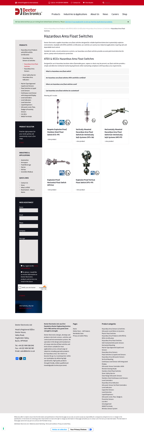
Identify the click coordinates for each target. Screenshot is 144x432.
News (105, 14)
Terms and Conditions (51, 424)
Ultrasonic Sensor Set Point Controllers (114, 385)
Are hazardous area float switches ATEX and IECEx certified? (66, 78)
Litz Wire (24, 114)
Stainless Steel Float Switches (111, 371)
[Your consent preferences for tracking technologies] (3, 428)
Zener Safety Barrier (29, 75)
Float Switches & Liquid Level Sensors (28, 89)
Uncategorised (106, 404)
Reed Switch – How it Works (27, 191)
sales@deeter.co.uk (27, 351)
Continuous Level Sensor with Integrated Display (29, 94)
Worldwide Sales (78, 333)
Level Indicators (26, 100)
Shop (124, 14)
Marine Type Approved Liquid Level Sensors (28, 85)
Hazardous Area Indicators (28, 78)
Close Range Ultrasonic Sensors (112, 376)
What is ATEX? (25, 188)
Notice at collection (59, 429)
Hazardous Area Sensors (29, 70)
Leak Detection (26, 102)
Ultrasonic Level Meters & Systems (113, 331)
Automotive (25, 160)
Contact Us (76, 3)
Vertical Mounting (107, 359)
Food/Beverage (26, 165)
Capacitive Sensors (108, 390)
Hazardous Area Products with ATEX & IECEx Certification (67, 29)
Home (46, 29)
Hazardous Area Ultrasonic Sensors (113, 357)
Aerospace (24, 162)
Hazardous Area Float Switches (31, 65)
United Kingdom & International (28, 3)
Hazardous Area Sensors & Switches (98, 29)
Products (56, 14)
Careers (115, 14)
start (22, 143)
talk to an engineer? (25, 308)
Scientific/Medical (27, 172)
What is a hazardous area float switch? (58, 71)
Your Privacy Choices (78, 429)
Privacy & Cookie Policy (80, 336)
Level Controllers (26, 98)
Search (103, 2)
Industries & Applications (75, 14)
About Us (95, 14)
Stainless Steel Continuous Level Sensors (115, 378)
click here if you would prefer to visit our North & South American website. (89, 22)
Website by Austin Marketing (37, 424)
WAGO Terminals (26, 116)
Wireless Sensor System (109, 409)
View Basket (89, 3)
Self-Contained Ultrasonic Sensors (113, 343)
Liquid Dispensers (26, 105)
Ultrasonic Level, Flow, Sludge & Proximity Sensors (28, 109)
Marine (23, 167)
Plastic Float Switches (109, 333)
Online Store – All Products (81, 331)
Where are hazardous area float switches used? (61, 84)
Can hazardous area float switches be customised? (62, 91)
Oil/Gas (23, 170)
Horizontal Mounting (108, 345)
